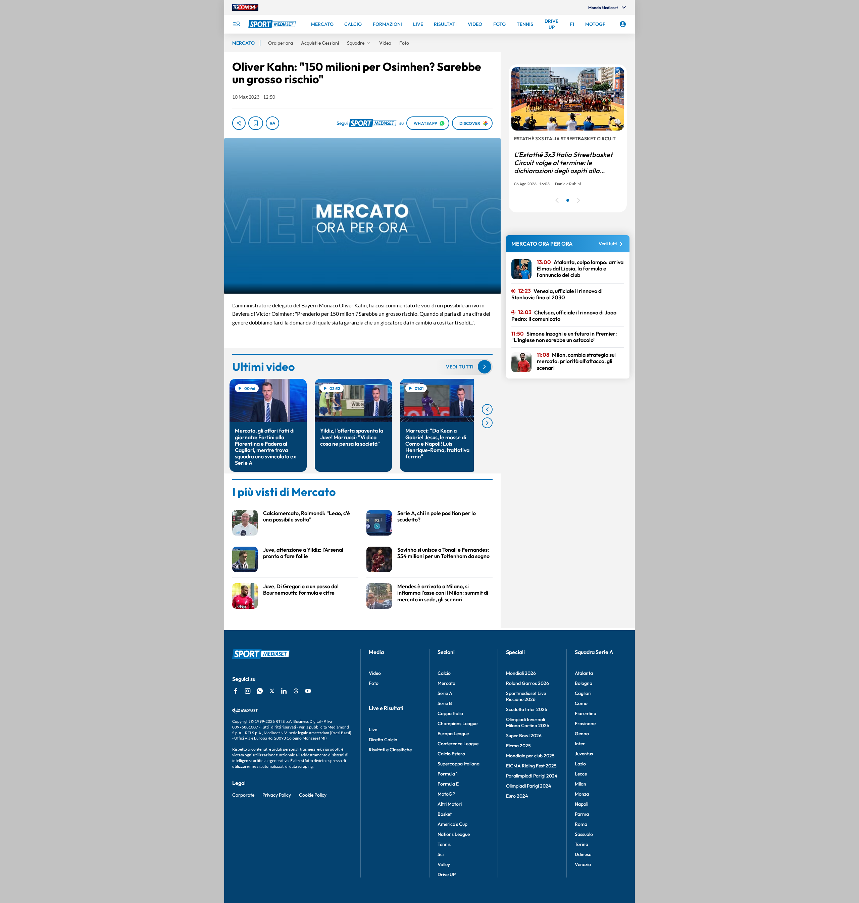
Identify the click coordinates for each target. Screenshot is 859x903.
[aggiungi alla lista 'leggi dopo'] (255, 123)
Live (373, 729)
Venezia (583, 864)
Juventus (584, 754)
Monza (582, 794)
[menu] (236, 24)
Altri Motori (450, 804)
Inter (580, 744)
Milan (580, 784)
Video (375, 673)
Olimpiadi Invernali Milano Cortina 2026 (527, 722)
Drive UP (447, 874)
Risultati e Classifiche (390, 750)
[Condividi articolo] (239, 123)
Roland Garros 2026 (527, 683)
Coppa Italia (450, 713)
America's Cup (452, 824)
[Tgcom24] (245, 7)
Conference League (458, 744)
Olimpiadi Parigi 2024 (528, 786)
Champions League (457, 723)
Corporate (243, 795)
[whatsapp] (259, 691)
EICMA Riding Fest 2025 (531, 766)
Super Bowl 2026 (524, 736)
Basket (445, 814)
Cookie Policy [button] (312, 795)
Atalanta (584, 673)
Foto (373, 683)
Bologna (583, 683)
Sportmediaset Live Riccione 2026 (526, 696)
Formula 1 (448, 774)
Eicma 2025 (518, 746)
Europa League (453, 734)
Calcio (444, 673)
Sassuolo (584, 834)
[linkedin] (284, 691)
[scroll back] (487, 409)
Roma (581, 824)
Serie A (445, 693)
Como (581, 703)
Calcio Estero (451, 754)
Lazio (580, 764)
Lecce (581, 774)
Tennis (444, 844)
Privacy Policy (276, 795)
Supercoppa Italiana (458, 764)
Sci (441, 854)
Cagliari (583, 693)
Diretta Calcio (383, 740)
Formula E (448, 784)
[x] (271, 691)
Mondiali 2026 (521, 673)
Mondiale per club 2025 (530, 756)
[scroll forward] (487, 422)
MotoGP (446, 794)
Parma (582, 814)
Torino (581, 844)
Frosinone (585, 723)
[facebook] (235, 691)
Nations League (454, 834)
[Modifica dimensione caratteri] (272, 123)
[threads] (296, 691)
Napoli (581, 804)
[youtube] (308, 691)
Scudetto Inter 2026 (526, 709)
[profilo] (623, 24)
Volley (444, 864)
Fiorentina (585, 713)
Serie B (445, 703)
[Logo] (272, 24)
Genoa (582, 734)
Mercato (446, 683)
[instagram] (247, 691)
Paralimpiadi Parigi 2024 (531, 776)
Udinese (583, 854)
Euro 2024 (517, 796)
